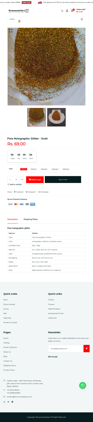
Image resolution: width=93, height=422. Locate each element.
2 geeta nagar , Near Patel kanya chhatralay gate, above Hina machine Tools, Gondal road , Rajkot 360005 (25, 383)
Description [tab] (12, 219)
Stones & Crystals (10, 322)
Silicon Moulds (9, 304)
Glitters (51, 300)
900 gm (66, 169)
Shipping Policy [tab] (31, 219)
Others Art (52, 318)
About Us (7, 352)
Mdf (4, 313)
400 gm (55, 169)
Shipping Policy (9, 365)
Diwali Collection (10, 347)
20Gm (23, 169)
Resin (5, 300)
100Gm (33, 169)
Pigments (7, 318)
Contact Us (7, 361)
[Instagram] (8, 402)
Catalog (6, 343)
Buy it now (63, 180)
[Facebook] (12, 402)
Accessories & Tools (56, 313)
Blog (5, 356)
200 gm (44, 169)
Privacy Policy (9, 370)
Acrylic (6, 309)
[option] (46, 66)
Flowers (51, 304)
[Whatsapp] (4, 402)
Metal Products (54, 309)
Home (5, 338)
